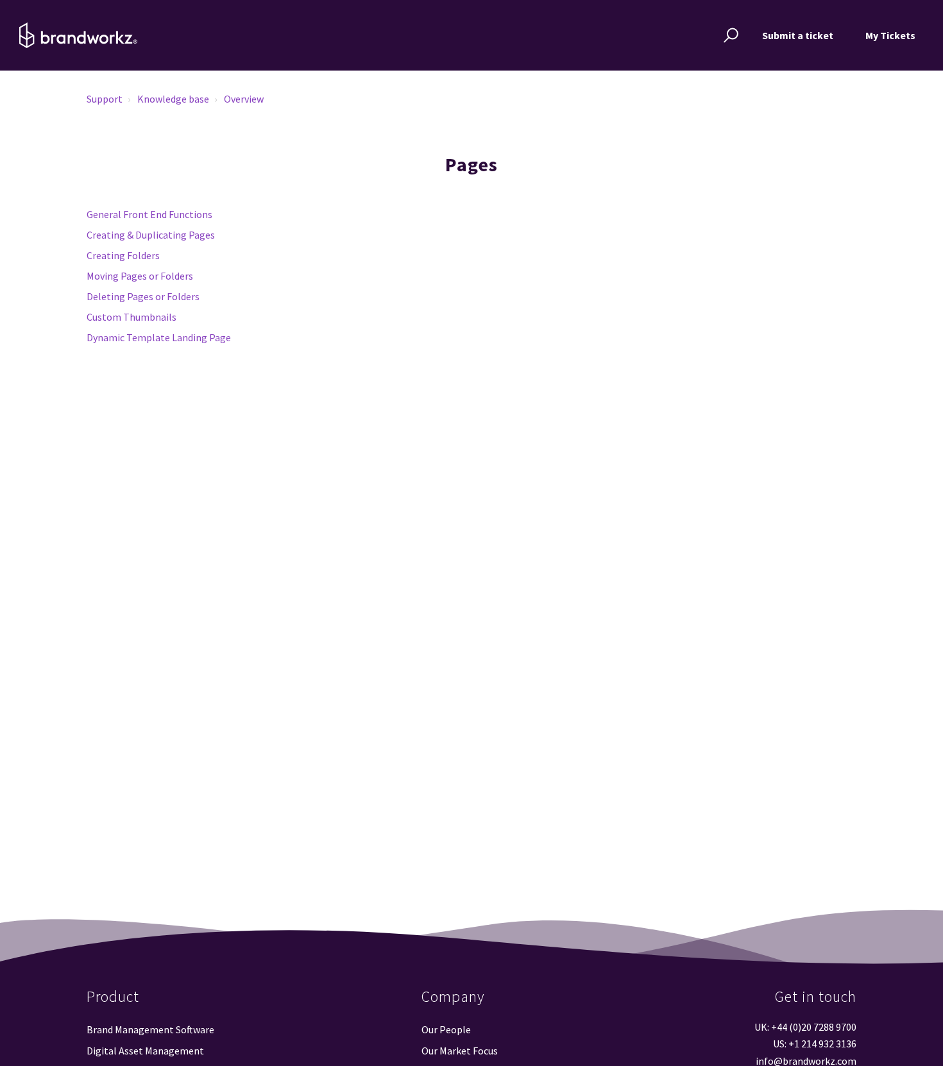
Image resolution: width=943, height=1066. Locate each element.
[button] (729, 35)
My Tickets (890, 35)
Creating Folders (123, 255)
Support (105, 98)
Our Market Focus (459, 1050)
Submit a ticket (797, 35)
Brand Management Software (150, 1029)
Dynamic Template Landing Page (159, 337)
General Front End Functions (149, 214)
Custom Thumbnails (131, 316)
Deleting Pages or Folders (143, 296)
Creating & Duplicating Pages (151, 234)
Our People (446, 1029)
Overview (244, 98)
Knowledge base (173, 98)
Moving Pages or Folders (140, 275)
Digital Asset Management (145, 1050)
